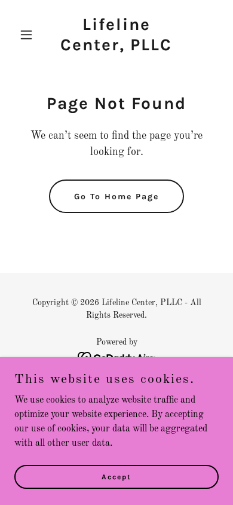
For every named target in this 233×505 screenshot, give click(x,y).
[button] (29, 35)
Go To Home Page (116, 196)
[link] (116, 48)
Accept (116, 476)
